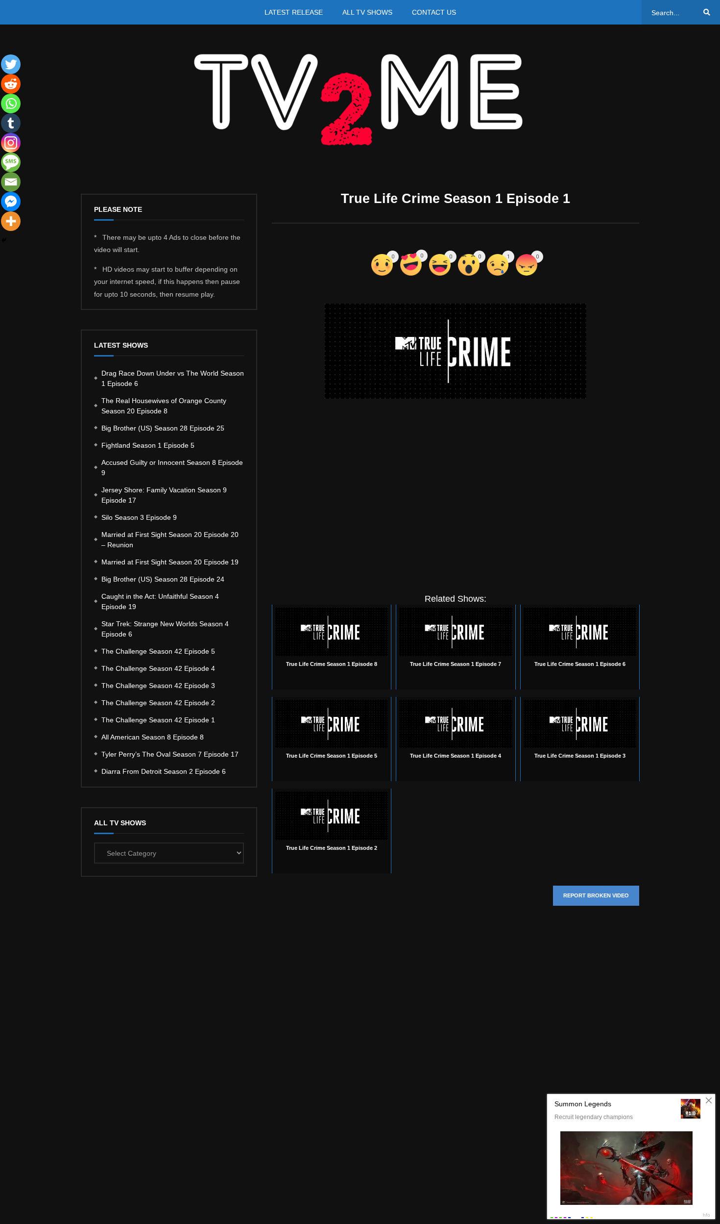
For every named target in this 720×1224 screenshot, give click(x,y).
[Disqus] (455, 1060)
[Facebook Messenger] (11, 201)
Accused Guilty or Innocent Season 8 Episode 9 (172, 468)
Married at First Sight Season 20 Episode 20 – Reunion (170, 540)
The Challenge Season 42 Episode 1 (158, 720)
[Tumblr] (11, 123)
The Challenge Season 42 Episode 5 (158, 651)
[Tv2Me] (360, 99)
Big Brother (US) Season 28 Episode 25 (162, 428)
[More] (11, 221)
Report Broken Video (596, 895)
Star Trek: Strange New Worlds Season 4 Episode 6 (165, 629)
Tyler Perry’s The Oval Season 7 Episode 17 (170, 754)
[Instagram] (11, 143)
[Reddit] (11, 84)
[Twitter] (11, 64)
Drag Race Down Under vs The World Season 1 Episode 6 (172, 378)
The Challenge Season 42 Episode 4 (158, 668)
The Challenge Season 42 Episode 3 (158, 685)
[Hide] (4, 240)
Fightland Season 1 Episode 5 (147, 445)
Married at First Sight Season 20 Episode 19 (170, 562)
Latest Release (293, 12)
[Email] (11, 182)
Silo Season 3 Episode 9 (139, 517)
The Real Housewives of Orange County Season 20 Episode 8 (163, 406)
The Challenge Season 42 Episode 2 (158, 703)
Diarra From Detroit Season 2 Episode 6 (163, 771)
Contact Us (434, 12)
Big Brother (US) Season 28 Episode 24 (162, 579)
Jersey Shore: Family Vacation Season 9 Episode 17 (164, 495)
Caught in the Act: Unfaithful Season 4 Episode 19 (160, 601)
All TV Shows (367, 12)
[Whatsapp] (11, 103)
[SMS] (11, 162)
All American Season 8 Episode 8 (152, 737)
